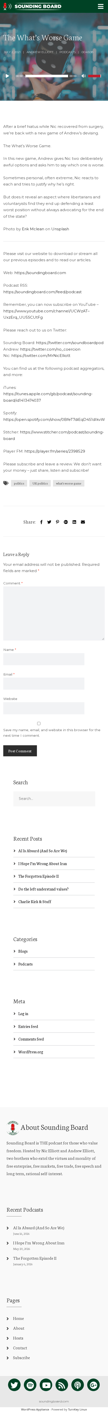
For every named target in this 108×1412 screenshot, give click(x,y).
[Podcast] (77, 1385)
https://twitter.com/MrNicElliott (40, 355)
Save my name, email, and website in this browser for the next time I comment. (51, 733)
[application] (54, 76)
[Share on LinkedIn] (74, 521)
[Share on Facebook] (41, 521)
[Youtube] (46, 1385)
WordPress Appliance (35, 1409)
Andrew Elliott (40, 52)
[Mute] (84, 76)
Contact (20, 1347)
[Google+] (93, 1385)
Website (10, 699)
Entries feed (28, 1026)
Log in (23, 1013)
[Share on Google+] (66, 521)
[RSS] (62, 1385)
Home (18, 1318)
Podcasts (68, 52)
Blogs (23, 951)
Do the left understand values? (43, 888)
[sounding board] (32, 5)
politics (19, 483)
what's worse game (68, 483)
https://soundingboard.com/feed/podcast (42, 291)
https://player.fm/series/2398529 (54, 451)
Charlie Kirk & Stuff (34, 901)
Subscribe (21, 1357)
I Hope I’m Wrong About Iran (42, 863)
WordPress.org (30, 1051)
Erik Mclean (33, 229)
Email (9, 674)
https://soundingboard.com (40, 272)
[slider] (95, 79)
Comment (13, 583)
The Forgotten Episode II (38, 876)
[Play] (10, 76)
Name (9, 650)
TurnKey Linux (77, 1409)
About (18, 1328)
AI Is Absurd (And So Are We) (42, 850)
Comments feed (31, 1039)
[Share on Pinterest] (57, 521)
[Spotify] (30, 1385)
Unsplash (60, 229)
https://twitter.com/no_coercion (50, 349)
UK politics (40, 483)
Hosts (18, 1338)
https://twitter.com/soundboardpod (69, 342)
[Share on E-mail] (83, 521)
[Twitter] (49, 521)
